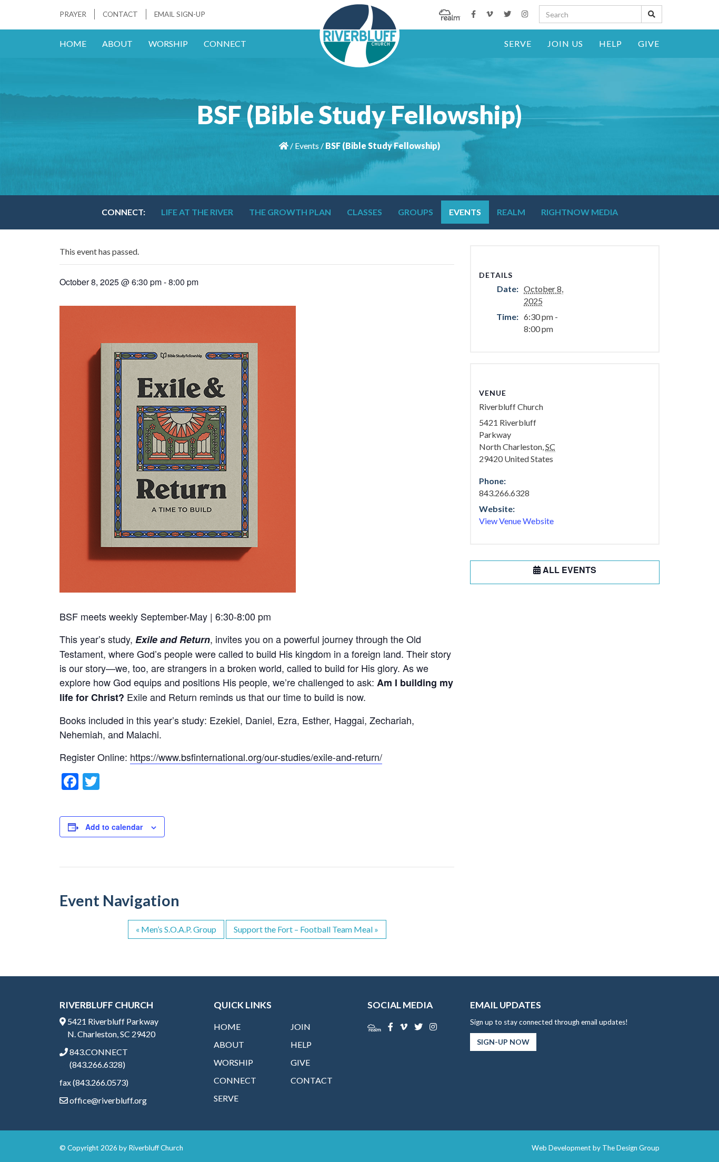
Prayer (72, 14)
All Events (568, 570)
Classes (364, 212)
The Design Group (631, 1148)
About (117, 43)
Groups (415, 212)
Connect (225, 43)
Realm (511, 212)
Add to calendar (114, 827)
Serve (518, 43)
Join (301, 1026)
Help (610, 43)
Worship (168, 43)
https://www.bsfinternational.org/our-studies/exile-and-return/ (256, 757)
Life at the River (197, 212)
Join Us (565, 43)
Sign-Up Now (503, 1041)
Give (649, 43)
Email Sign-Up (179, 14)
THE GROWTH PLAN (290, 212)
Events (307, 146)
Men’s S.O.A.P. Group (176, 929)
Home (72, 43)
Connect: (123, 212)
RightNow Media (579, 212)
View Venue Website (516, 521)
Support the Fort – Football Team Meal (306, 929)
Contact (120, 14)
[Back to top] (689, 1132)
